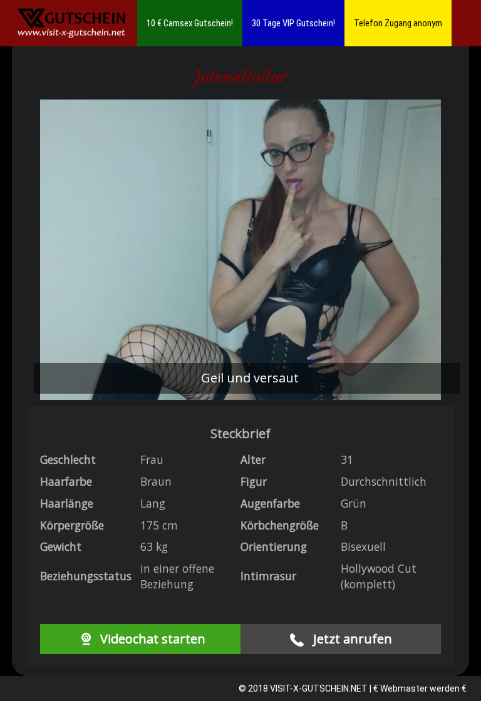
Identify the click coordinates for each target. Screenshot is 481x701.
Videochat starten (151, 638)
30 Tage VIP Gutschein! (293, 23)
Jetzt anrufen (351, 638)
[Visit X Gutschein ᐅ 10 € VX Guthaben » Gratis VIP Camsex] (71, 23)
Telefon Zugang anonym (398, 23)
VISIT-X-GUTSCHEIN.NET (319, 688)
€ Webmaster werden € (420, 688)
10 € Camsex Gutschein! (190, 23)
